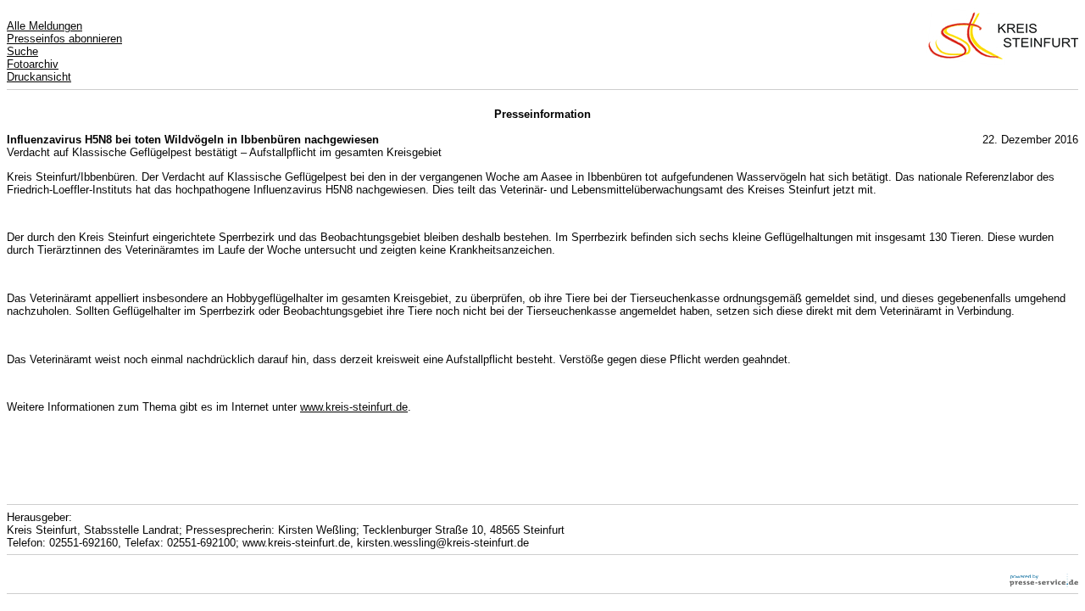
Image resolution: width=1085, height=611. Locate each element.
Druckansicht (39, 76)
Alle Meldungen (44, 26)
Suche (22, 51)
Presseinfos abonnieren (64, 38)
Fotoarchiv (32, 64)
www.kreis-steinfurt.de (354, 407)
